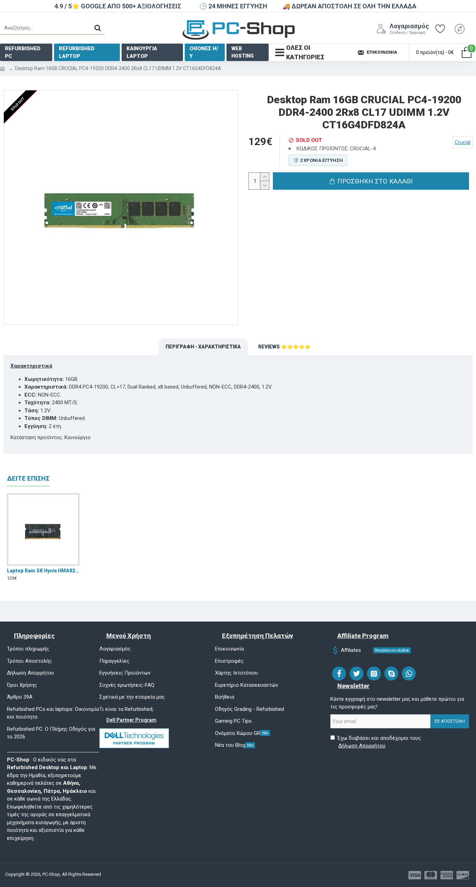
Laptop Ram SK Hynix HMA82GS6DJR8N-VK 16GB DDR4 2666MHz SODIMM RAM (43, 570)
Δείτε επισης (28, 478)
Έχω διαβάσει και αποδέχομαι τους (379, 742)
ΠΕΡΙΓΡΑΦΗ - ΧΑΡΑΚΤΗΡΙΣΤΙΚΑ (203, 346)
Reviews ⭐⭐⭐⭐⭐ (284, 346)
